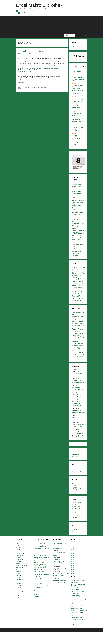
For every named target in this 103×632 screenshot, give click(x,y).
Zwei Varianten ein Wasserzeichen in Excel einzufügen (78, 239)
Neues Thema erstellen (77, 608)
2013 (72, 569)
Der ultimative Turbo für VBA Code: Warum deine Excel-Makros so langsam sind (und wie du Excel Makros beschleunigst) (78, 89)
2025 (72, 545)
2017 (72, 561)
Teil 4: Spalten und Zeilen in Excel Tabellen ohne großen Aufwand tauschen (36, 73)
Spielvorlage (80, 347)
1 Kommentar (22, 88)
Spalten (74, 289)
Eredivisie (77, 325)
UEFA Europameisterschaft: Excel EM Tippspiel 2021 (78, 419)
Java (73, 283)
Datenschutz (74, 582)
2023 (72, 549)
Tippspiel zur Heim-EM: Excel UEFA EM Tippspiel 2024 (78, 219)
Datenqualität (75, 270)
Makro (20, 85)
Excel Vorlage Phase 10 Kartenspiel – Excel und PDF (78, 79)
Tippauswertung (79, 350)
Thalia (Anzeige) (76, 512)
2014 (72, 567)
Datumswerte (19, 553)
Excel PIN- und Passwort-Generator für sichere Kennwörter (78, 129)
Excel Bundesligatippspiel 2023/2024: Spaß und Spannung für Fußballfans (77, 252)
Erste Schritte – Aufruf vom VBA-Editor (77, 106)
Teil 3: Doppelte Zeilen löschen (25, 71)
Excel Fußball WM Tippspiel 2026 (76, 72)
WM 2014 (81, 356)
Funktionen (77, 275)
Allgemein (76, 267)
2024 (72, 547)
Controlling (75, 269)
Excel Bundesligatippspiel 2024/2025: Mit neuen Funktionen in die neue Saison (78, 213)
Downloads (50, 35)
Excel (20, 87)
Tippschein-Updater (77, 601)
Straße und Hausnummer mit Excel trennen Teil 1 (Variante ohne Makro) (78, 99)
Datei (80, 269)
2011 (72, 573)
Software (80, 287)
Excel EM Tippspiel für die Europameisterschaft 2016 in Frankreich (78, 382)
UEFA (76, 354)
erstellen (82, 325)
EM (73, 325)
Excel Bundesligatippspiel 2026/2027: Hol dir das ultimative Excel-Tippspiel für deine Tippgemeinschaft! (41, 547)
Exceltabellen (24, 87)
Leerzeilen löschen (33, 87)
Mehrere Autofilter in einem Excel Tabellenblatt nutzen (78, 412)
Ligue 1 (74, 339)
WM (77, 356)
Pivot (82, 285)
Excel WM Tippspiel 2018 (78, 369)
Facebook (74, 529)
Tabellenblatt (74, 350)
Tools (75, 298)
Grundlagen (74, 279)
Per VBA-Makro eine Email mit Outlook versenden (77, 113)
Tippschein (74, 352)
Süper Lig (81, 348)
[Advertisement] (51, 25)
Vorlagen (74, 300)
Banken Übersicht (76, 502)
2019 (72, 557)
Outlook (78, 285)
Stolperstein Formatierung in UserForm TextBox (76, 137)
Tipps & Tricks (19, 589)
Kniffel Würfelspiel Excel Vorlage (78, 143)
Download (77, 273)
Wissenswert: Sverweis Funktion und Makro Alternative (78, 426)
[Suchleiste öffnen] (85, 36)
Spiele (79, 289)
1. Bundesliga (77, 312)
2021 (72, 553)
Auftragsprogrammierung (40, 35)
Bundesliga (74, 319)
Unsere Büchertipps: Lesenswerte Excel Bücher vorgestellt (78, 619)
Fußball (76, 278)
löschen (39, 87)
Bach (35, 569)
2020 (72, 555)
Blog (18, 35)
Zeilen (23, 85)
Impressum (59, 35)
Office (74, 285)
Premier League (76, 345)
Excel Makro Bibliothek (39, 5)
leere (29, 87)
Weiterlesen (21, 82)
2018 (72, 559)
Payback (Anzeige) (77, 490)
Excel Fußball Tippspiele (78, 468)
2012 (73, 317)
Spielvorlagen (75, 291)
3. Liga (79, 316)
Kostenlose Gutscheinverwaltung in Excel (78, 244)
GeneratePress (60, 630)
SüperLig (75, 348)
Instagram (74, 531)
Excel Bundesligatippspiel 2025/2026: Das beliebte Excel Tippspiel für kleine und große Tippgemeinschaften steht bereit (78, 202)
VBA (81, 298)
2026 (72, 543)
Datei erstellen (76, 323)
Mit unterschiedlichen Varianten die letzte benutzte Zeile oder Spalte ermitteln (61, 575)
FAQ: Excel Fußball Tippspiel (79, 599)
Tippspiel (77, 296)
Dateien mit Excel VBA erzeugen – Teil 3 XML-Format (78, 121)
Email (17, 557)
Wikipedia (74, 517)
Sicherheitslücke (75, 287)
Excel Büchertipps (27, 35)
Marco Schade (38, 543)
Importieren (82, 281)
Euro (73, 326)
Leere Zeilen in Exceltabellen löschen (33, 51)
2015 (72, 565)
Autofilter (18, 545)
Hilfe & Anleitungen (20, 565)
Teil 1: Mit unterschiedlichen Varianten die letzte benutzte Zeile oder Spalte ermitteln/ (38, 68)
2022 (72, 551)
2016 (72, 563)
